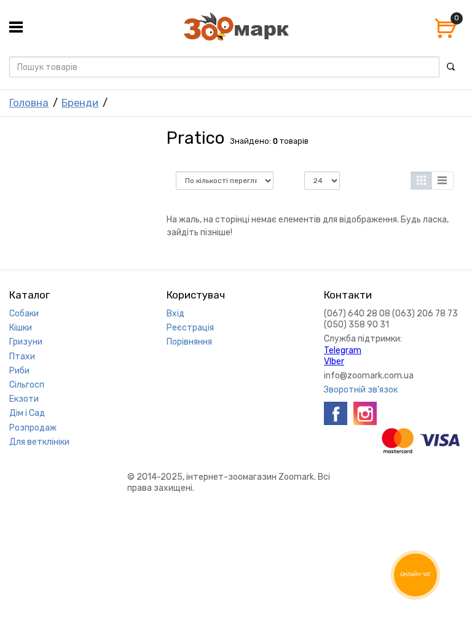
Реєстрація (190, 327)
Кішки (20, 327)
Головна (29, 102)
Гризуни (25, 342)
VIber (334, 361)
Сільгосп (26, 385)
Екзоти (24, 399)
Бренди (79, 102)
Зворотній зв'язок (361, 390)
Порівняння (189, 342)
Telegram (342, 350)
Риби (19, 370)
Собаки (24, 313)
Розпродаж (33, 428)
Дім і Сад (27, 413)
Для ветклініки (39, 442)
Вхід (175, 313)
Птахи (22, 356)
